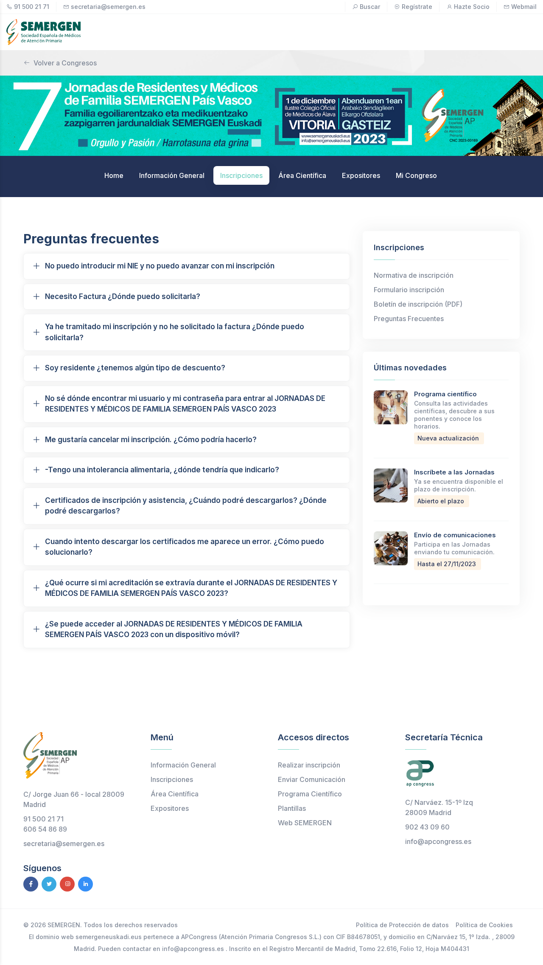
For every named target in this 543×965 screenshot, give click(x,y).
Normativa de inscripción (413, 275)
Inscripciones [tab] (241, 175)
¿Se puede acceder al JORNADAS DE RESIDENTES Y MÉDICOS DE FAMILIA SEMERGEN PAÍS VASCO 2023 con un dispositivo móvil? (173, 629)
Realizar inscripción (309, 765)
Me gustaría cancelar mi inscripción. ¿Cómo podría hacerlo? (151, 439)
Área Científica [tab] (302, 175)
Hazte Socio (472, 6)
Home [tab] (113, 175)
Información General (183, 765)
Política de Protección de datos (402, 924)
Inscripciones (172, 779)
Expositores (170, 808)
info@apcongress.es (438, 841)
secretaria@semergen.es (108, 6)
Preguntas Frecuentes (409, 318)
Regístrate (417, 6)
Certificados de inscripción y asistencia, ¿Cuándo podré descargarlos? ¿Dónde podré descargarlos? (186, 506)
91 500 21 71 (31, 6)
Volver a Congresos (65, 63)
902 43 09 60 (427, 827)
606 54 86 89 (45, 829)
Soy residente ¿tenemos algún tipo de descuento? (135, 368)
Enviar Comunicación (311, 779)
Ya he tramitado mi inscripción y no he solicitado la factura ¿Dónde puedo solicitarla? (174, 332)
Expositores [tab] (361, 175)
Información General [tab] (171, 175)
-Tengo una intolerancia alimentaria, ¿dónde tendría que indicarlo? (162, 470)
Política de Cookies (484, 924)
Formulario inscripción (409, 289)
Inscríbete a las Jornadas (454, 472)
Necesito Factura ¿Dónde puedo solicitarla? (122, 296)
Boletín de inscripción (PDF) (418, 304)
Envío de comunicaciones (455, 535)
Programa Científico (310, 794)
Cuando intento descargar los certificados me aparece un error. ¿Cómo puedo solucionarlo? (184, 547)
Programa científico (445, 394)
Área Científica (175, 794)
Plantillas (292, 808)
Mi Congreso (416, 175)
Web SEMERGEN (305, 822)
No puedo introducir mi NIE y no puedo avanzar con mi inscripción (159, 266)
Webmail (524, 6)
